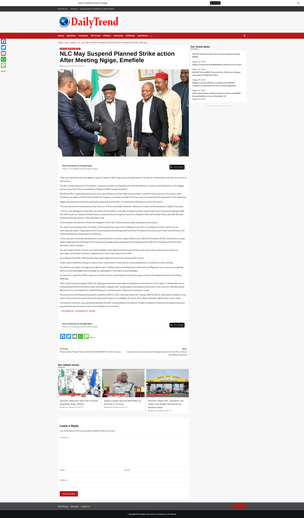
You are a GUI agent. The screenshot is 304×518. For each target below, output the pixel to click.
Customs (83, 35)
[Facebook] (3, 41)
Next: (157, 352)
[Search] (244, 36)
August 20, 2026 (75, 407)
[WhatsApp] (3, 59)
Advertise (74, 9)
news (78, 48)
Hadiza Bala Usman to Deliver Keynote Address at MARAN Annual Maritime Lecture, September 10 (216, 94)
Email (128, 470)
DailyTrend (65, 66)
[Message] (3, 65)
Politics (107, 35)
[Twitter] (3, 47)
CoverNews (160, 514)
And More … (144, 35)
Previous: (90, 350)
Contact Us (85, 506)
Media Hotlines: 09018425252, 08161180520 (97, 9)
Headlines (71, 48)
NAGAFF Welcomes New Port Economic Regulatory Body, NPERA (79, 402)
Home (61, 35)
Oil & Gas (95, 35)
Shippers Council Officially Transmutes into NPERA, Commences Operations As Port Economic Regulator (214, 84)
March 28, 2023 (76, 66)
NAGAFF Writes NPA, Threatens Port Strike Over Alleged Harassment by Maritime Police (166, 404)
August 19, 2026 (163, 410)
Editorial (130, 35)
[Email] (3, 53)
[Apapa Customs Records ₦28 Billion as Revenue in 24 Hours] (123, 383)
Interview (118, 35)
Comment (65, 437)
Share (92, 337)
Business (63, 48)
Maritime (71, 35)
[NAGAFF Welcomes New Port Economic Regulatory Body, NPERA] (79, 383)
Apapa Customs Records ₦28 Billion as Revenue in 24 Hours (122, 402)
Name (63, 470)
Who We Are (63, 9)
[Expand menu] (151, 36)
